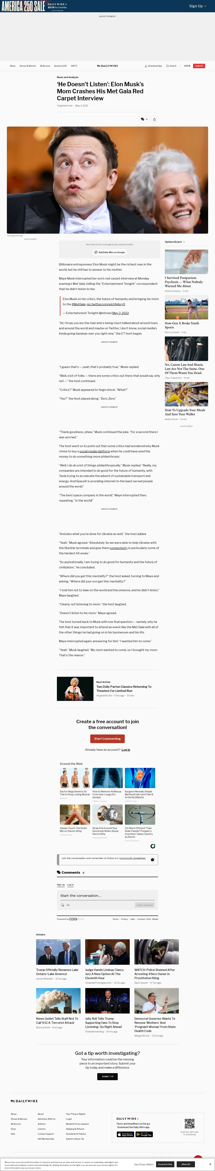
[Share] (154, 119)
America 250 (60, 66)
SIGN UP (199, 66)
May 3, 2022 (120, 313)
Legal (69, 1119)
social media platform (95, 451)
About (41, 1114)
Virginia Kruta (64, 105)
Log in (126, 749)
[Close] (210, 1164)
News (13, 66)
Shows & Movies (28, 66)
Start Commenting (107, 738)
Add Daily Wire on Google (112, 252)
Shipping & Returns (75, 1129)
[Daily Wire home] (107, 66)
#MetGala (78, 304)
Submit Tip (108, 1076)
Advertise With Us (46, 1119)
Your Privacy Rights (75, 1114)
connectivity (119, 548)
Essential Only (165, 1164)
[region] (107, 1164)
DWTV (74, 66)
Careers (42, 1129)
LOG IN (187, 66)
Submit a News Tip (75, 1139)
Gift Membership (46, 1139)
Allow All (186, 1164)
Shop (13, 1129)
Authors (42, 1124)
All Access (45, 66)
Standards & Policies (76, 1134)
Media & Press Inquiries (77, 1124)
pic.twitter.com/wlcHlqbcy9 (106, 304)
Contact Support (46, 1134)
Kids (13, 1134)
